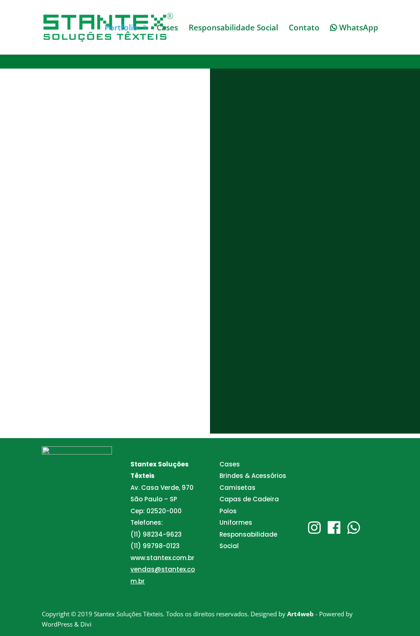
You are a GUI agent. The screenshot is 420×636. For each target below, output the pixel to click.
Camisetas (237, 487)
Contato (304, 29)
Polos (228, 511)
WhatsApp (357, 28)
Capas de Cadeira (249, 499)
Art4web (300, 614)
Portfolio (121, 29)
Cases (167, 29)
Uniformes (235, 522)
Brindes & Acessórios (252, 475)
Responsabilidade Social (233, 29)
